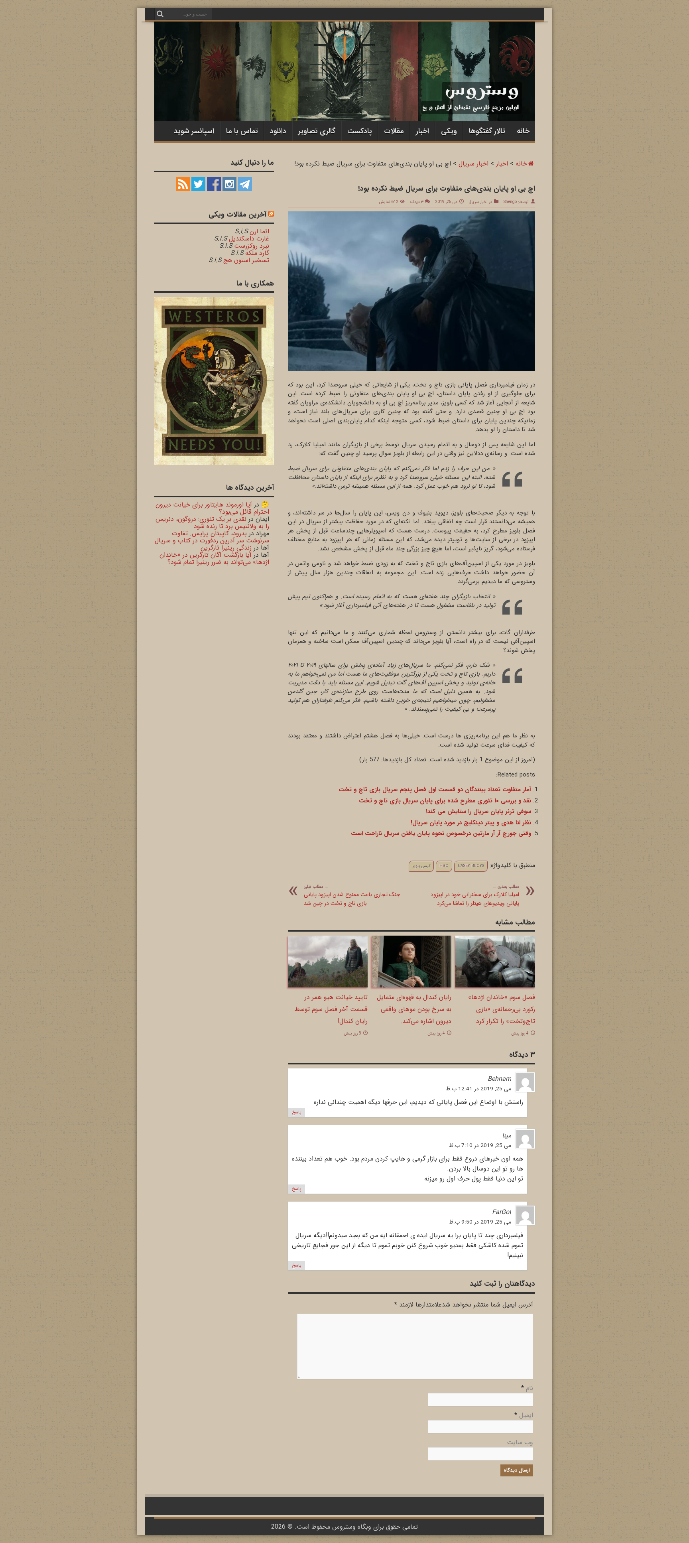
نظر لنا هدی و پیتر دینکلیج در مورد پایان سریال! (471, 823)
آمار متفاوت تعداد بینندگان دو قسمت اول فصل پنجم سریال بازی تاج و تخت (435, 789)
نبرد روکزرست (251, 246)
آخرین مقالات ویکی (237, 214)
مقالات (394, 131)
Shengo (510, 202)
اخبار (422, 131)
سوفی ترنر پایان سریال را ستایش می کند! (478, 811)
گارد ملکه (257, 253)
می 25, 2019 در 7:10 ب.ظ (480, 1145)
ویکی (449, 131)
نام (529, 1388)
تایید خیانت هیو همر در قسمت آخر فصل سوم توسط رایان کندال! (331, 1009)
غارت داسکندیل (249, 239)
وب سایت (520, 1442)
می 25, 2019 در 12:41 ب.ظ (478, 1089)
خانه (523, 131)
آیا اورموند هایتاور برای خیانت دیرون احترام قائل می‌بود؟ (212, 508)
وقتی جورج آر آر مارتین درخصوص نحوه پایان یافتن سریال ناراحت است (441, 833)
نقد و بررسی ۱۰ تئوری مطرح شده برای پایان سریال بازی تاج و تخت (445, 801)
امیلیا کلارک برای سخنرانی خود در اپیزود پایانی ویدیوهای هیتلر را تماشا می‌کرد (475, 895)
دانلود (278, 131)
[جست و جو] (160, 14)
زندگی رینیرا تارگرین (226, 548)
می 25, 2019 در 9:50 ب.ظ (480, 1222)
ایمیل (526, 1415)
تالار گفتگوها (487, 131)
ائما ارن (259, 231)
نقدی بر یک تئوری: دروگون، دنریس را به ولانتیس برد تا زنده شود (212, 522)
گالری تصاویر (316, 131)
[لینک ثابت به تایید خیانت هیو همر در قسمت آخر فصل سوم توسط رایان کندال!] (328, 986)
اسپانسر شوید (194, 131)
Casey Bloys (471, 866)
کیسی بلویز (421, 866)
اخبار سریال (473, 164)
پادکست (359, 131)
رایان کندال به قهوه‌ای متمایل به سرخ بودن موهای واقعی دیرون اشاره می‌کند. (414, 1009)
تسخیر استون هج (246, 260)
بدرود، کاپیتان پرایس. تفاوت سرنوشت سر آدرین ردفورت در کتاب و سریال (212, 537)
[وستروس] (344, 104)
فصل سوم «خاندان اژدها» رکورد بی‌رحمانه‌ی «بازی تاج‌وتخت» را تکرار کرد (501, 1009)
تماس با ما (242, 131)
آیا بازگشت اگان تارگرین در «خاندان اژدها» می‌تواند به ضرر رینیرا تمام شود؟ (214, 558)
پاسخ (296, 1112)
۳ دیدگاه (416, 202)
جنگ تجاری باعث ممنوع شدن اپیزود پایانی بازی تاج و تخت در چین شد (352, 895)
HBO (444, 866)
